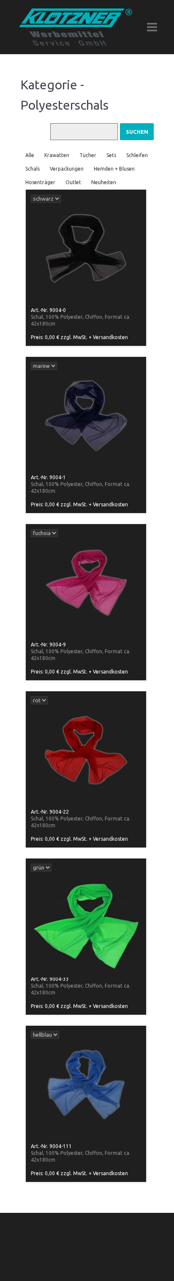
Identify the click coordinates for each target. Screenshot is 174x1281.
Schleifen (137, 155)
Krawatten (56, 155)
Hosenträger (40, 182)
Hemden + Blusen (114, 168)
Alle (29, 155)
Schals (32, 168)
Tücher (87, 155)
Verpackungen (67, 168)
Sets (111, 155)
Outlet (73, 182)
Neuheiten (103, 182)
